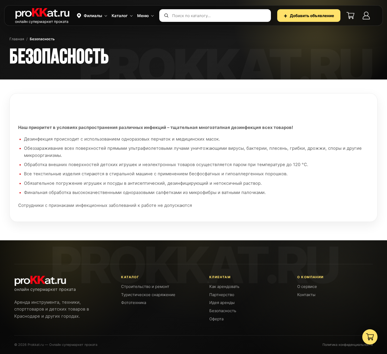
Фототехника (133, 302)
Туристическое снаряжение (148, 294)
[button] (91, 15)
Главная (16, 39)
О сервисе (307, 286)
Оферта (216, 318)
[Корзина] (350, 15)
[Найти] (166, 15)
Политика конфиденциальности (347, 345)
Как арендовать (224, 286)
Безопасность (222, 310)
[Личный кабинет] (366, 15)
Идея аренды (222, 302)
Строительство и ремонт (145, 286)
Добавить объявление (309, 15)
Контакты (306, 294)
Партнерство (221, 294)
